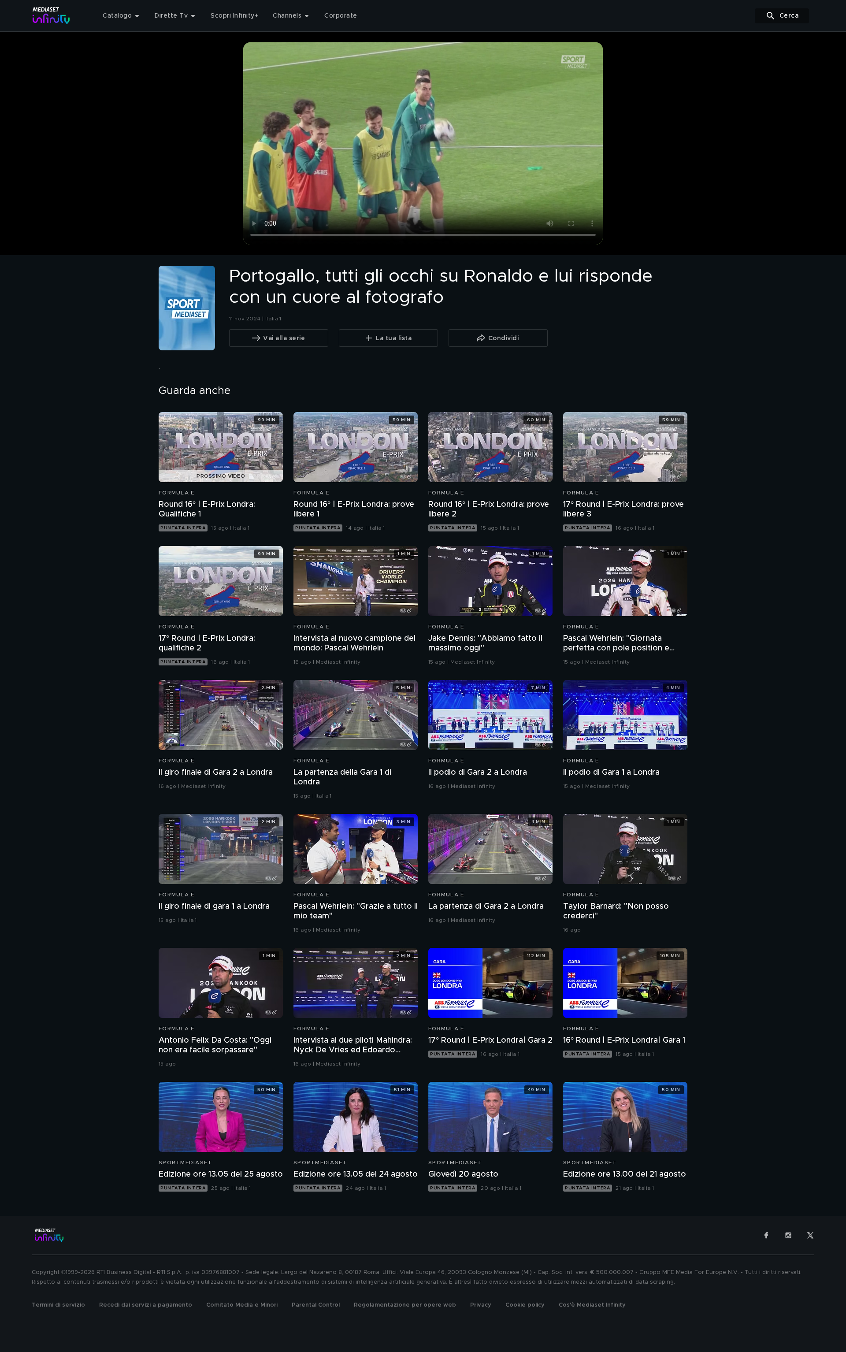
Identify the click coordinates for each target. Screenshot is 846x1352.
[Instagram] (788, 1235)
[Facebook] (766, 1235)
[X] (810, 1235)
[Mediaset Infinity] (51, 16)
